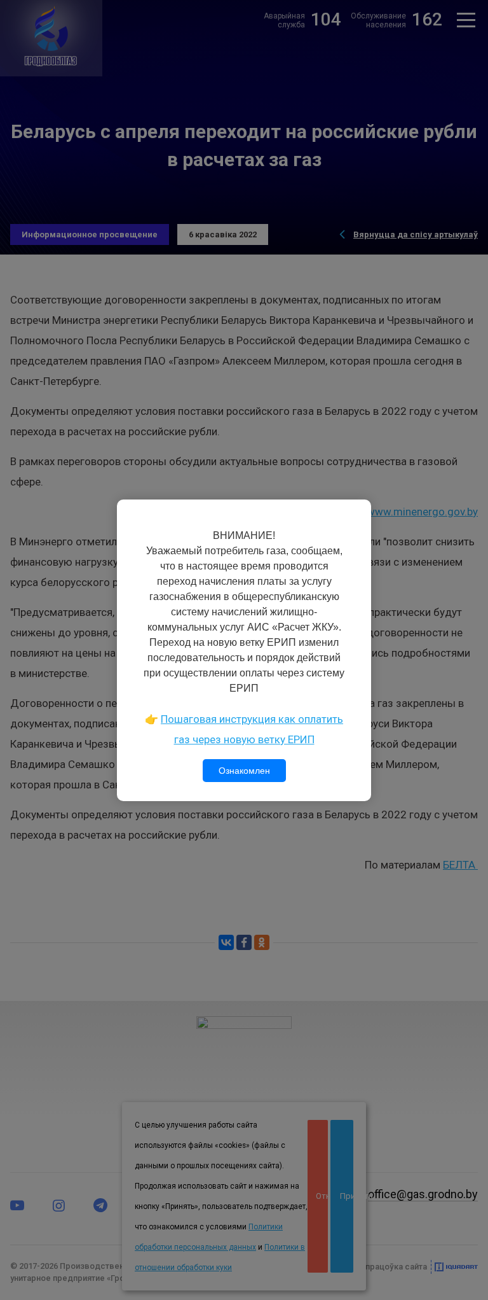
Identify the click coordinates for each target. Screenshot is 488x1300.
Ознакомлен (244, 770)
